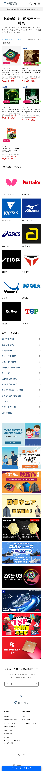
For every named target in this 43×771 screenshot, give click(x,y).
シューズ (6, 373)
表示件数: (32, 39)
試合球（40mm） (10, 378)
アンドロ (5, 146)
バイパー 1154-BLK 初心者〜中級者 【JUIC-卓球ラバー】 (11, 110)
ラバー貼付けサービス (29, 723)
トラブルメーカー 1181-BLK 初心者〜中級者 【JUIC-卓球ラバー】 (31, 111)
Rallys (4, 323)
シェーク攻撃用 (9, 356)
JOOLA (25, 298)
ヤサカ (4, 298)
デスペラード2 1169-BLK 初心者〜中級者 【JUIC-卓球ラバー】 (31, 72)
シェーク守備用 (9, 361)
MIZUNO (26, 220)
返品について (8, 730)
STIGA (4, 272)
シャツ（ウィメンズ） (12, 395)
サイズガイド (8, 737)
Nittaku (25, 194)
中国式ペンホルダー (11, 367)
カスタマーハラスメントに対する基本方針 (12, 742)
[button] (30, 3)
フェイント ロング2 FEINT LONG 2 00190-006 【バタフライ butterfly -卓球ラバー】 (11, 72)
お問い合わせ (26, 720)
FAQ (23, 716)
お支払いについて (9, 727)
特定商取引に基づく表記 (11, 720)
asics (4, 246)
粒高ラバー (7, 350)
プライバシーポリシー (11, 723)
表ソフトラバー (9, 344)
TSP (24, 323)
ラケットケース (9, 407)
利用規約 (6, 716)
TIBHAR (25, 272)
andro (25, 246)
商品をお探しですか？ (21, 768)
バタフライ (6, 68)
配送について (8, 734)
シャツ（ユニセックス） (13, 390)
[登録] (36, 684)
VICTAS (5, 220)
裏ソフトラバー (9, 339)
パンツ (5, 401)
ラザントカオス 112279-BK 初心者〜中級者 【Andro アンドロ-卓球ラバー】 (11, 150)
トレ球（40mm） (10, 384)
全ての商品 (7, 412)
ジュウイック (27, 68)
